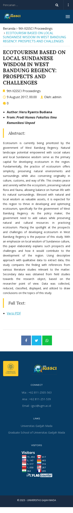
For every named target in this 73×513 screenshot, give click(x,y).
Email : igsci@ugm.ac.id (36, 406)
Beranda (9, 28)
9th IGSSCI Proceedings (35, 28)
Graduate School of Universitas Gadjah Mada (36, 432)
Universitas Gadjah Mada (36, 426)
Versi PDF (14, 313)
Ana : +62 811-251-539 (36, 399)
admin (56, 97)
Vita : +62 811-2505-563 (37, 392)
